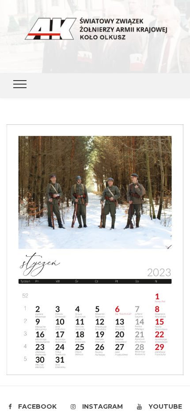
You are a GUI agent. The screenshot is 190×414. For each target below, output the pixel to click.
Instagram (102, 406)
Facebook (37, 406)
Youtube (165, 406)
